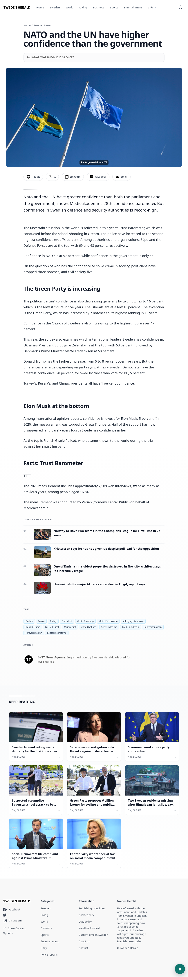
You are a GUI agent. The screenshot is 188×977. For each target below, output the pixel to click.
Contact (83, 948)
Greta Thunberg (85, 621)
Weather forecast (89, 928)
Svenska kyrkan (109, 627)
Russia (41, 621)
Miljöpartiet (70, 627)
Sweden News (42, 25)
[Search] (180, 7)
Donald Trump (33, 627)
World (69, 7)
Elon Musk (67, 621)
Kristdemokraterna (56, 632)
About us (84, 941)
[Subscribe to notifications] (180, 969)
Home (40, 7)
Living (83, 7)
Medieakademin (130, 627)
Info (150, 7)
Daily (44, 948)
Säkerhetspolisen (153, 627)
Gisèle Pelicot (52, 627)
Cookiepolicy (86, 915)
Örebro (29, 621)
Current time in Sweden (93, 934)
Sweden (55, 7)
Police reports (49, 954)
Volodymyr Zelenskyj (133, 621)
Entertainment (133, 7)
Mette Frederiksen (108, 621)
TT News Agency (53, 657)
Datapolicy (85, 921)
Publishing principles (92, 908)
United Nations (88, 627)
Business (98, 7)
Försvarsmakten (34, 632)
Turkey (53, 621)
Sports (114, 7)
